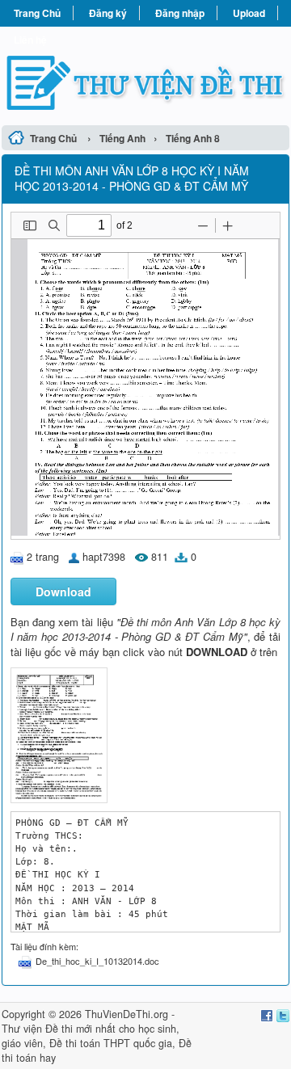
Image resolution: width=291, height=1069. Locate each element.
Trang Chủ (37, 13)
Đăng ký (108, 13)
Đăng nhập (180, 13)
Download (63, 591)
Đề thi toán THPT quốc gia (110, 1043)
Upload (249, 13)
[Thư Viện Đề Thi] (145, 73)
